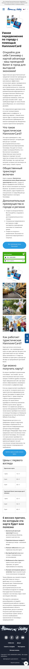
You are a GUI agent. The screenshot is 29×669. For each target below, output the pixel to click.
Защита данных (15, 662)
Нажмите (24, 659)
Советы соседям (9, 646)
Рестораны (21, 646)
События (11, 643)
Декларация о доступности (10, 659)
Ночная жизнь (14, 650)
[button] (14, 260)
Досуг (19, 643)
